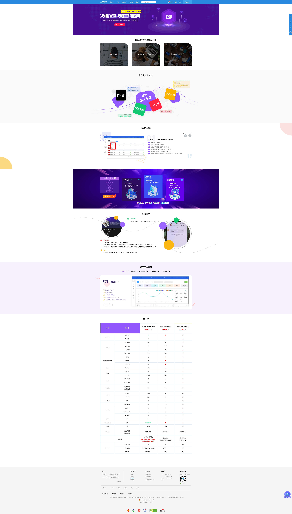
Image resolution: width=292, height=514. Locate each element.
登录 (180, 2)
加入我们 (122, 493)
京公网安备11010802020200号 (147, 500)
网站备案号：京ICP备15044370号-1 (149, 497)
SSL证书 (125, 487)
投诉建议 (162, 479)
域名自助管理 (148, 474)
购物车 (171, 2)
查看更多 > (118, 481)
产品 (118, 2)
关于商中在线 (105, 493)
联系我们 (130, 493)
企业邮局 (111, 487)
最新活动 (112, 2)
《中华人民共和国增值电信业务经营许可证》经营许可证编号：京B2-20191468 (125, 497)
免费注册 (187, 2)
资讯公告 (131, 2)
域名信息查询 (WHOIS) (150, 479)
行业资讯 (137, 2)
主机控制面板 (148, 476)
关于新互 (114, 493)
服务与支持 (124, 2)
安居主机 (137, 487)
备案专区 (147, 478)
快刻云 (131, 487)
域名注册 (118, 487)
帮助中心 (132, 476)
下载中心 (132, 474)
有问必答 (132, 478)
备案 (176, 2)
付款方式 (132, 479)
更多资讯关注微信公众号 (185, 474)
